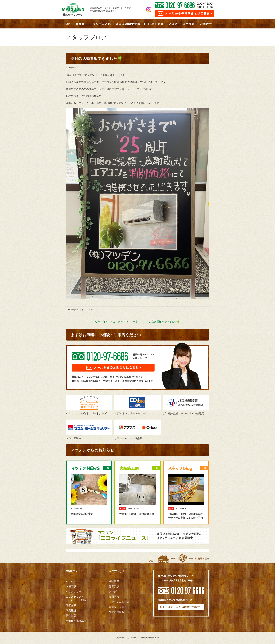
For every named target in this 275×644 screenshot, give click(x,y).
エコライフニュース (120, 607)
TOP (173, 558)
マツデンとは (116, 571)
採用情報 (114, 596)
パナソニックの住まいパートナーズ (86, 413)
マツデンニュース (119, 601)
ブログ (112, 591)
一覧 (135, 321)
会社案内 (114, 581)
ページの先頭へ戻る (199, 558)
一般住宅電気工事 (76, 620)
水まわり (71, 581)
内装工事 (71, 586)
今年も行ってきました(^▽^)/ (111, 321)
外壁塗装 (71, 605)
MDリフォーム (74, 571)
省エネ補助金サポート (121, 612)
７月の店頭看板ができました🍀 (162, 321)
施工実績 (114, 586)
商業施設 (71, 610)
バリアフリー (73, 591)
